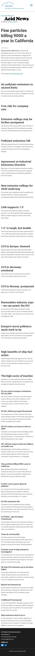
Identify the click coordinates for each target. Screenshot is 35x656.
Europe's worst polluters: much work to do (16, 328)
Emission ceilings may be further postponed (16, 121)
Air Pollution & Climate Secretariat (14, 8)
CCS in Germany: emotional (11, 268)
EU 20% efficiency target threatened (16, 411)
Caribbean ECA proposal (11, 600)
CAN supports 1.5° (12, 207)
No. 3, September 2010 (7, 15)
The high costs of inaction (17, 376)
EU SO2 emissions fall (10, 501)
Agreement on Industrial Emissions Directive (16, 163)
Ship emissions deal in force (13, 615)
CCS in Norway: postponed (17, 286)
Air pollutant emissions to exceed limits (17, 86)
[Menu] (31, 5)
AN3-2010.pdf (14, 22)
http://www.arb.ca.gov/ (16, 73)
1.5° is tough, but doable (16, 228)
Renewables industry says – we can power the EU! (17, 304)
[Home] (12, 4)
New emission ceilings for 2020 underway (17, 187)
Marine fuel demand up (11, 585)
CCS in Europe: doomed (15, 246)
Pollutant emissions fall (15, 140)
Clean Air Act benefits (10, 534)
